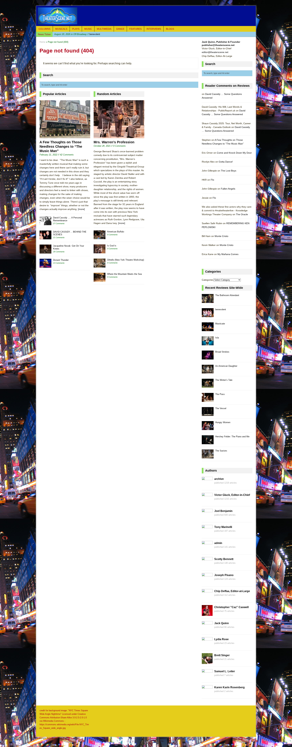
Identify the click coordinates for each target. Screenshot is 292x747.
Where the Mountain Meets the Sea (124, 274)
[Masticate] (208, 329)
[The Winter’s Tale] (208, 385)
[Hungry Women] (208, 428)
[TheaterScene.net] (146, 16)
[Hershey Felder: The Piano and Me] (208, 442)
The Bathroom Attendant (227, 295)
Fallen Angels (228, 188)
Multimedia (104, 29)
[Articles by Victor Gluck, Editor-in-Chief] (207, 501)
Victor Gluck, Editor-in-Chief (232, 494)
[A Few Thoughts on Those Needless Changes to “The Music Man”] (65, 136)
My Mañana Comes (227, 254)
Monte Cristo (221, 236)
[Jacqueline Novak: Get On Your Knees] (45, 251)
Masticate (76, 34)
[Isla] (208, 343)
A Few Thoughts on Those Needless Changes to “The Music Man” (61, 146)
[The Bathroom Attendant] (208, 301)
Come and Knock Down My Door (234, 152)
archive (219, 478)
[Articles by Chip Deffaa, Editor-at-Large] (207, 598)
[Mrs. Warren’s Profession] (119, 136)
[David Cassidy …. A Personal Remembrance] (45, 223)
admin (218, 543)
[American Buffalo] (99, 237)
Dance (120, 29)
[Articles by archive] (207, 485)
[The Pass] (208, 400)
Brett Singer (222, 655)
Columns (44, 29)
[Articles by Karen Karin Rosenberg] (207, 694)
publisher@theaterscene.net (218, 45)
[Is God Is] (99, 251)
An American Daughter (226, 366)
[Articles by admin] (207, 550)
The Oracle (242, 214)
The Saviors (221, 450)
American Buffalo (115, 231)
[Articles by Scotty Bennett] (207, 566)
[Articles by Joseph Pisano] (207, 582)
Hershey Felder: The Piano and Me (232, 436)
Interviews (154, 29)
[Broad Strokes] (208, 357)
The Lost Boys (228, 170)
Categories (207, 279)
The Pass (220, 394)
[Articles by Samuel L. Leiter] (207, 678)
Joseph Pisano (224, 575)
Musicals (61, 29)
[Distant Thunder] (45, 265)
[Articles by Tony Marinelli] (207, 533)
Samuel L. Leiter (224, 671)
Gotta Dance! (226, 161)
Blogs (170, 29)
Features (135, 29)
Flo (212, 179)
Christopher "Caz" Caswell (231, 607)
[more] (81, 209)
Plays (75, 29)
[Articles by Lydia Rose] (207, 646)
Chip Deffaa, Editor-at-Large (232, 591)
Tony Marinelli (223, 527)
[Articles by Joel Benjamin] (207, 517)
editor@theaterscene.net (215, 52)
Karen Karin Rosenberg (229, 687)
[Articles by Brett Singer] (207, 662)
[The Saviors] (208, 456)
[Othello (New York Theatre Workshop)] (99, 265)
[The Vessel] (208, 414)
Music (88, 29)
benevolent (220, 309)
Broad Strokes (222, 352)
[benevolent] (208, 315)
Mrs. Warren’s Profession (114, 142)
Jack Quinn (221, 623)
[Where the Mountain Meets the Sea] (99, 279)
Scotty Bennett (223, 559)
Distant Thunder (61, 260)
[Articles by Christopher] (207, 614)
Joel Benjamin (223, 511)
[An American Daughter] (208, 371)
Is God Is (111, 245)
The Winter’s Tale (223, 380)
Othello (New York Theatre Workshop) (125, 260)
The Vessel (220, 408)
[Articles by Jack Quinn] (207, 630)
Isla (217, 337)
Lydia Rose (221, 639)
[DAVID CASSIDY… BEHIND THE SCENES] (45, 237)
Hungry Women (222, 422)
